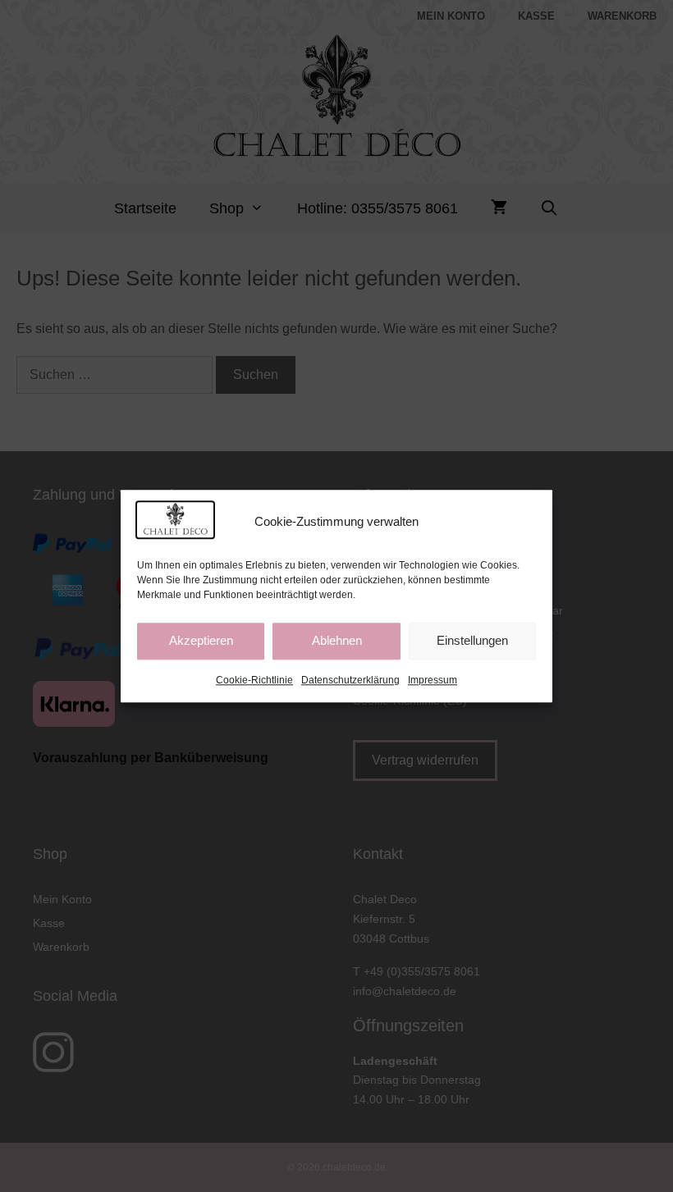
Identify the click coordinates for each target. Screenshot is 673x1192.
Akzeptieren (201, 641)
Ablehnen (337, 641)
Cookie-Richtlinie (254, 680)
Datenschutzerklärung (350, 680)
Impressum (432, 680)
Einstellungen (472, 641)
